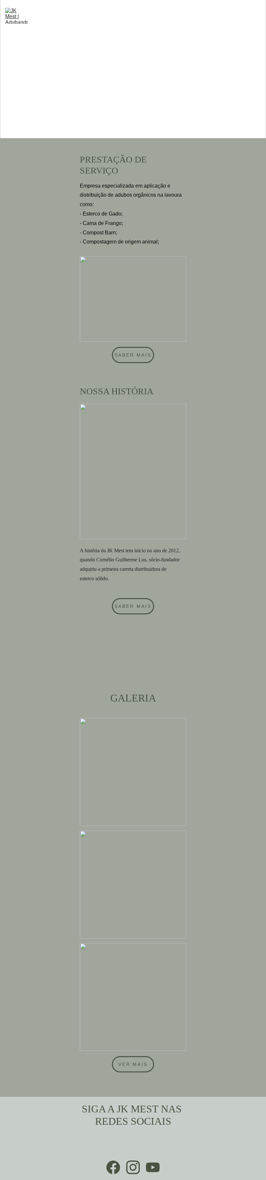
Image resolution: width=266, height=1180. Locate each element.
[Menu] (257, 16)
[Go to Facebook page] (113, 1167)
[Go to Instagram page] (133, 1167)
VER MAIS (133, 1064)
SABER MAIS (133, 355)
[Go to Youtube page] (153, 1167)
